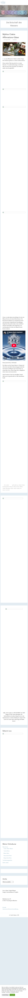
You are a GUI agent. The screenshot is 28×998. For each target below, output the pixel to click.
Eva (3, 58)
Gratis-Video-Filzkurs (8, 848)
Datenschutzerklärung (13, 909)
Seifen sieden (5, 862)
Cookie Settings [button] (5, 994)
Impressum (5, 909)
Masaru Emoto (16, 486)
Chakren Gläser (22, 485)
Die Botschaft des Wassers (8, 486)
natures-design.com (17, 488)
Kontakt (4, 907)
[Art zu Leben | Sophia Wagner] (3, 2)
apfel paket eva (15, 485)
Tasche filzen (7, 851)
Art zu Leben (6, 485)
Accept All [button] (12, 994)
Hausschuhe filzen (8, 855)
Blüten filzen (6, 853)
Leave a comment (6, 490)
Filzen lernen (5, 847)
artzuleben (15, 39)
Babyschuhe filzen (8, 858)
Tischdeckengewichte (7, 860)
